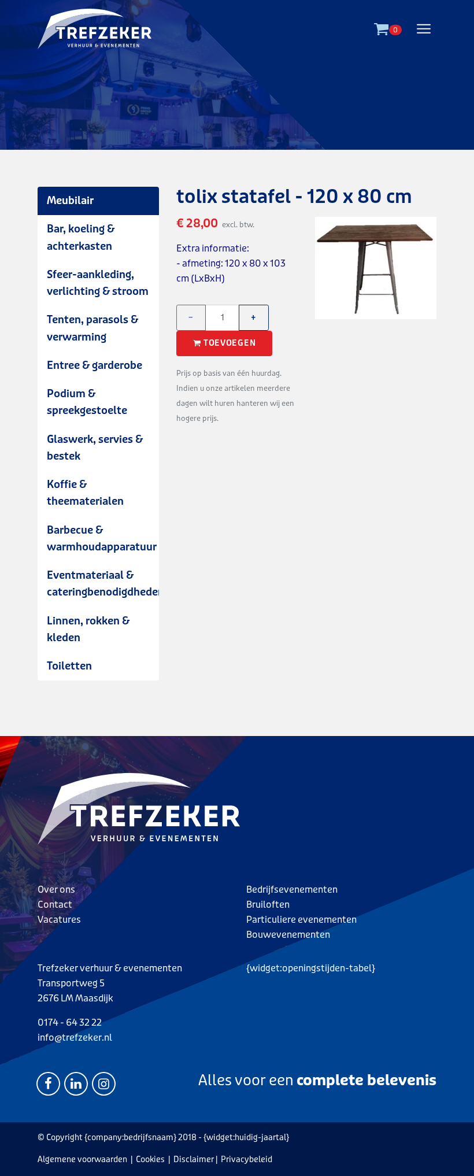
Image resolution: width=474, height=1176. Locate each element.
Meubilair (70, 201)
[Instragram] (103, 1083)
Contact (55, 904)
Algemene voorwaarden (82, 1159)
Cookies (150, 1159)
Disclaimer (193, 1159)
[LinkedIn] (76, 1083)
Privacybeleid (246, 1159)
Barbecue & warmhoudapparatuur (102, 538)
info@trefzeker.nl (75, 1037)
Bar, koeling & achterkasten (80, 237)
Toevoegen (229, 343)
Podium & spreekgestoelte (87, 402)
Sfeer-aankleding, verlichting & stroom (98, 283)
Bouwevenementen (288, 935)
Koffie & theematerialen (85, 493)
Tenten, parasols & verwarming (92, 328)
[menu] (423, 29)
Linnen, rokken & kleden (88, 629)
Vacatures (59, 920)
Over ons (56, 889)
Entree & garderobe (94, 365)
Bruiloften (268, 904)
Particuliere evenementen (301, 920)
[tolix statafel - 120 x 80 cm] (237, 75)
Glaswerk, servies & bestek (95, 447)
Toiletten (69, 666)
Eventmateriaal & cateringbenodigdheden (103, 583)
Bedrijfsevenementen (292, 889)
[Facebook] (48, 1083)
